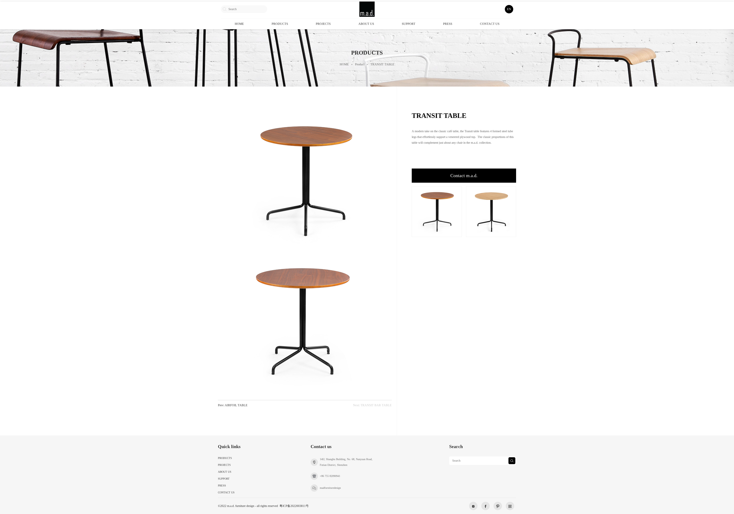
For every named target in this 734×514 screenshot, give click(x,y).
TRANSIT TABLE (382, 64)
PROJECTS (323, 23)
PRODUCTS (280, 23)
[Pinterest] (497, 506)
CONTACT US (489, 23)
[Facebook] (485, 506)
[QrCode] (510, 506)
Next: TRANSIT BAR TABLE (372, 405)
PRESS (447, 23)
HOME (239, 23)
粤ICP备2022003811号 (294, 506)
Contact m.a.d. (463, 175)
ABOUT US (366, 23)
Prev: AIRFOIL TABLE (233, 405)
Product (359, 64)
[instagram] (473, 506)
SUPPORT (408, 23)
